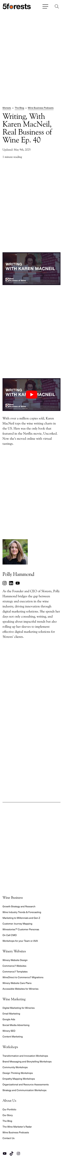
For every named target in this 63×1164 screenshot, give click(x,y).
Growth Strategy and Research (19, 906)
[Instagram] (5, 583)
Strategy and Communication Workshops (25, 1090)
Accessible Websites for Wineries (20, 989)
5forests (7, 108)
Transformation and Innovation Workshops (25, 1056)
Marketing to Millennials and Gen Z (21, 918)
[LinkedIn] (11, 583)
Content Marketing (13, 1036)
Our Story (8, 1115)
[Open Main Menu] (45, 6)
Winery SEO (9, 1031)
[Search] (56, 6)
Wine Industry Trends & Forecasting (22, 912)
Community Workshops (15, 1067)
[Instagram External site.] (18, 1153)
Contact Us (8, 1138)
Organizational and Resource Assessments (26, 1084)
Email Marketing (11, 1013)
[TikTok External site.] (11, 1153)
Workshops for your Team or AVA (20, 941)
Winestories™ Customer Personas (21, 929)
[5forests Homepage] (17, 6)
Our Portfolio (9, 1109)
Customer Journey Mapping (17, 923)
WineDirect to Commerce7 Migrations (23, 977)
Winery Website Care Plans (17, 983)
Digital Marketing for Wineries (19, 1008)
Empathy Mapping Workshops (19, 1078)
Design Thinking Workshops (18, 1073)
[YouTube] (18, 583)
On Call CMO (10, 935)
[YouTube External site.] (5, 1153)
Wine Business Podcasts (41, 108)
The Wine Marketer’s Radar (17, 1126)
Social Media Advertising (16, 1025)
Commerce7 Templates (15, 971)
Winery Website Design (15, 960)
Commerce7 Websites (14, 966)
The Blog (19, 108)
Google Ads (9, 1019)
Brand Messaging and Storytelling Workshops (27, 1061)
